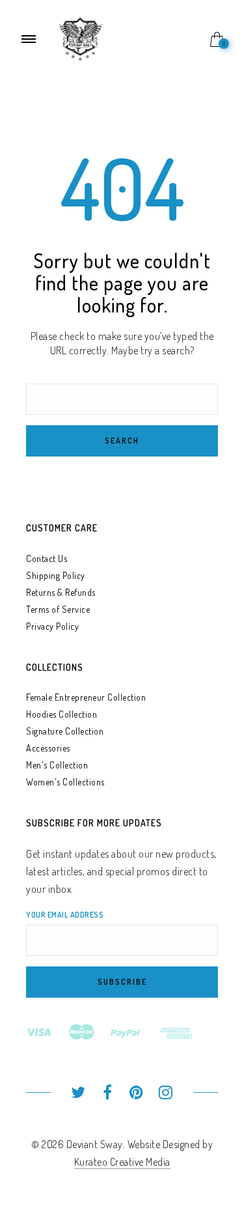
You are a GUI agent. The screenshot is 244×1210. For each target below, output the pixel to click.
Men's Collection (57, 764)
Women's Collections (65, 781)
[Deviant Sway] (80, 37)
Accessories (48, 747)
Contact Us (46, 558)
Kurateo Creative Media (122, 1161)
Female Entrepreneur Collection (86, 697)
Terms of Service (58, 609)
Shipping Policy (55, 575)
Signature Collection (64, 731)
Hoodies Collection (61, 714)
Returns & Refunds (61, 592)
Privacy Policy (52, 626)
